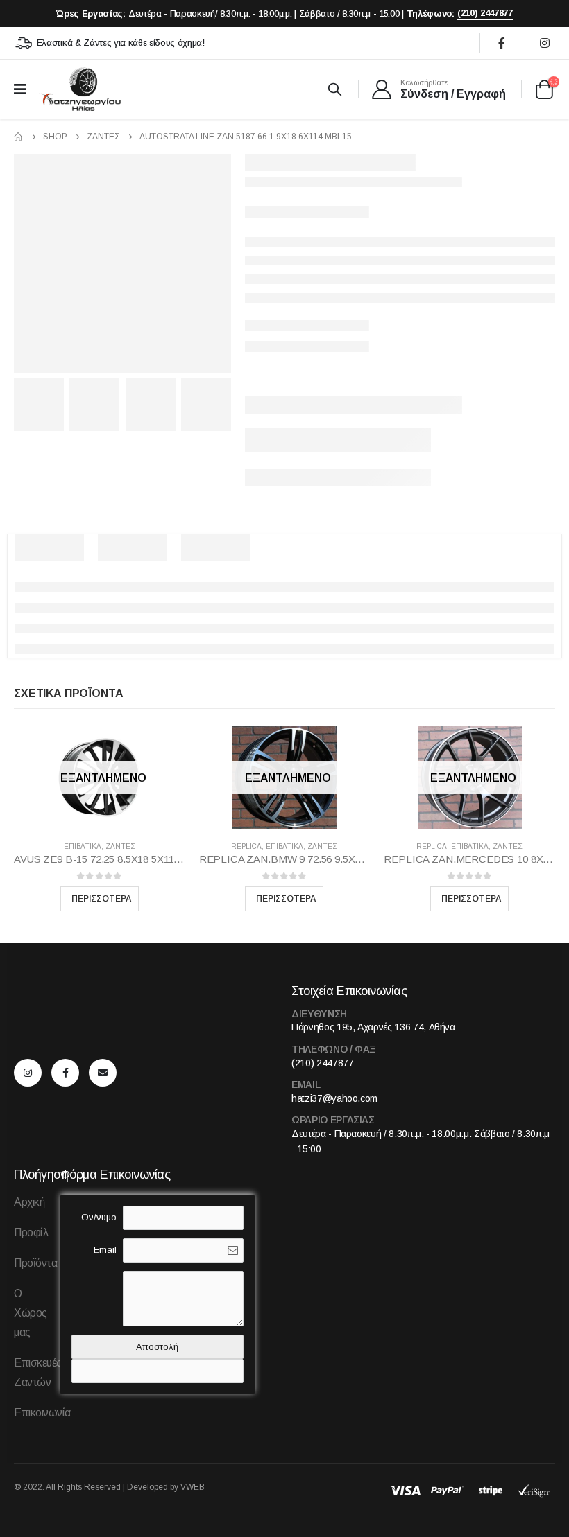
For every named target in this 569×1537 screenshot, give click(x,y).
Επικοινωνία (42, 1413)
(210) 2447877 (485, 13)
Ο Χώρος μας (30, 1313)
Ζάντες (120, 846)
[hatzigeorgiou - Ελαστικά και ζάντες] (79, 89)
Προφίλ (31, 1232)
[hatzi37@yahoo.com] (106, 1073)
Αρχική (29, 1202)
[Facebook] (501, 43)
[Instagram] (544, 43)
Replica (246, 846)
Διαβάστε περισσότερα (99, 898)
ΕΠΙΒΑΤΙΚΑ (82, 846)
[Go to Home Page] (19, 137)
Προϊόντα (35, 1263)
